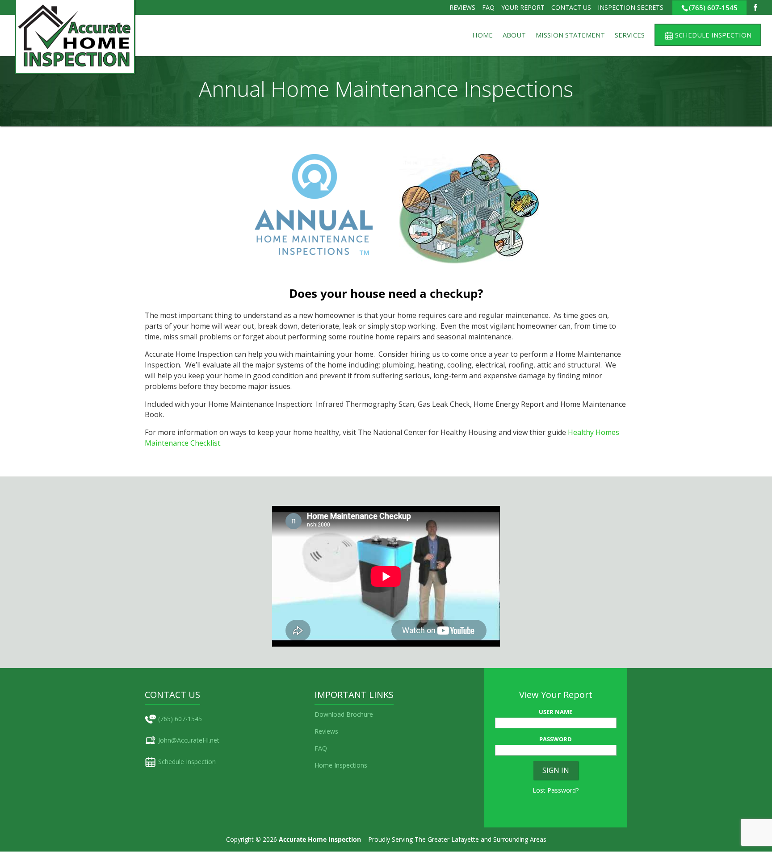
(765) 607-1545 (713, 7)
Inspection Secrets (630, 7)
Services (630, 35)
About (514, 35)
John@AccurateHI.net (188, 740)
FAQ (488, 7)
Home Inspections (341, 765)
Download (329, 714)
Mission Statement (570, 35)
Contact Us (571, 7)
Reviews (462, 7)
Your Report (523, 7)
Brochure (359, 714)
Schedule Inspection (187, 761)
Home (482, 35)
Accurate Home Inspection (320, 839)
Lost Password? (556, 790)
